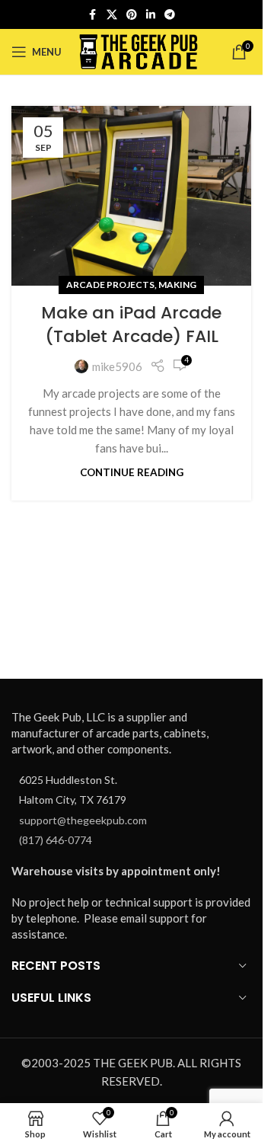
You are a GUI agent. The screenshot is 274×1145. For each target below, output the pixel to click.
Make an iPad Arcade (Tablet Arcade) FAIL (131, 324)
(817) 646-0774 (55, 839)
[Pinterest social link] (132, 15)
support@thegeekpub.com (83, 820)
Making (177, 284)
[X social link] (112, 15)
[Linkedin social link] (151, 15)
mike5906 (117, 366)
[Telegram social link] (170, 15)
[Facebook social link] (93, 15)
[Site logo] (139, 50)
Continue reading (131, 472)
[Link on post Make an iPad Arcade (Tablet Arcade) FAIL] (131, 196)
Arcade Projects (110, 284)
